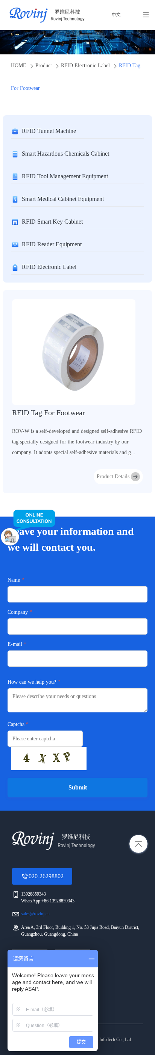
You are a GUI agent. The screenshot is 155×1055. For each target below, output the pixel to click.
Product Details (113, 476)
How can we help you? (32, 682)
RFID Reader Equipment (52, 244)
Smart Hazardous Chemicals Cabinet (65, 153)
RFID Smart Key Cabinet (52, 221)
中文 (116, 15)
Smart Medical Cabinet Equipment (63, 199)
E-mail (15, 644)
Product (43, 65)
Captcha (16, 724)
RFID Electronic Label (85, 65)
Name (14, 580)
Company (18, 612)
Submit (77, 787)
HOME (18, 65)
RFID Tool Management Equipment (65, 176)
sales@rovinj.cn (35, 913)
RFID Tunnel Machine (49, 131)
